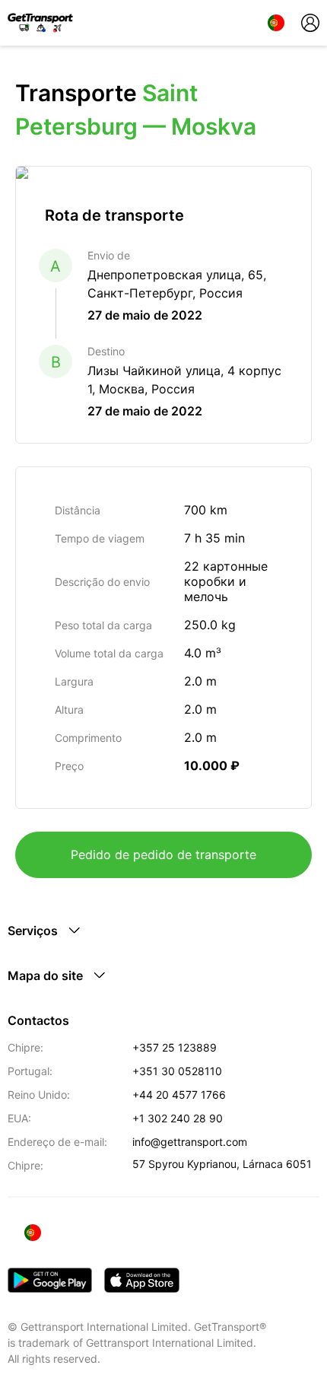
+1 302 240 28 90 (177, 1118)
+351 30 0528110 (177, 1070)
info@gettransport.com (189, 1141)
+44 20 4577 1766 (179, 1094)
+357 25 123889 (174, 1047)
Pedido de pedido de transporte (163, 854)
